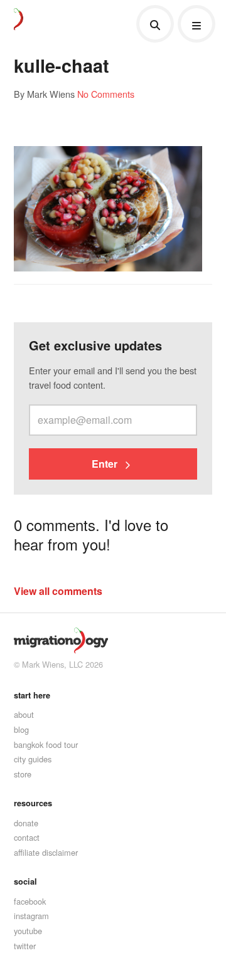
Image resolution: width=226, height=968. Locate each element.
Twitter (25, 946)
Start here (32, 695)
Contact (27, 837)
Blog (21, 729)
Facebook (30, 901)
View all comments (58, 591)
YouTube (28, 931)
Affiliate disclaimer (46, 852)
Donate (26, 823)
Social (25, 881)
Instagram (31, 916)
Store (22, 774)
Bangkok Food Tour (46, 744)
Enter (106, 463)
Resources (33, 803)
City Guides (32, 759)
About (24, 714)
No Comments (105, 93)
